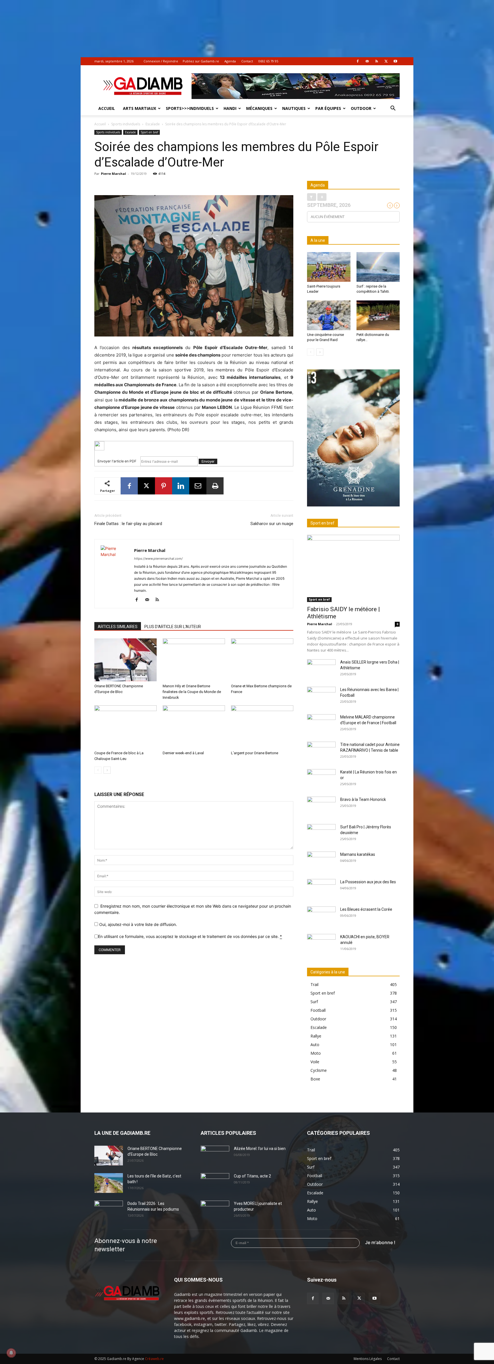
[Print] (215, 485)
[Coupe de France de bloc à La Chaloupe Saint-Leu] (125, 726)
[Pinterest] (163, 485)
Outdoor (361, 108)
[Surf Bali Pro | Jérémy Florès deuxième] (321, 834)
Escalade (153, 124)
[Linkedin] (180, 485)
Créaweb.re (154, 1358)
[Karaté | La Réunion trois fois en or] (321, 779)
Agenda (230, 61)
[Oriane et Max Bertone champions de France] (262, 659)
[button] (393, 109)
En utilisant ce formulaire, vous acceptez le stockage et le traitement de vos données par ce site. (190, 936)
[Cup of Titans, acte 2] (215, 1183)
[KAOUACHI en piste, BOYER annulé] (321, 944)
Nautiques (294, 108)
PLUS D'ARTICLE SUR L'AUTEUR (172, 626)
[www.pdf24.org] (194, 445)
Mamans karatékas (357, 854)
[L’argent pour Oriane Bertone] (262, 726)
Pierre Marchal (113, 173)
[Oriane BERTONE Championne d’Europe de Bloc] (125, 659)
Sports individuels (125, 124)
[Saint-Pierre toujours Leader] (328, 267)
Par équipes (328, 108)
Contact (247, 61)
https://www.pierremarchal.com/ (158, 559)
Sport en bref (149, 132)
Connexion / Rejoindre (161, 61)
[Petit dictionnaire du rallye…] (378, 315)
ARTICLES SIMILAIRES (118, 626)
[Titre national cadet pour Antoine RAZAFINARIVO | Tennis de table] (321, 752)
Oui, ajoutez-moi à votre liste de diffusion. (137, 924)
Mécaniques (259, 108)
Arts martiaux (139, 108)
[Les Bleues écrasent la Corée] (321, 916)
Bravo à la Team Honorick (363, 799)
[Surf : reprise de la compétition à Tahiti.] (378, 267)
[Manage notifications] (11, 1352)
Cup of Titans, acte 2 (252, 1176)
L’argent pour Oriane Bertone (254, 753)
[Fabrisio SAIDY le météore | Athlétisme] (353, 568)
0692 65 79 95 (268, 61)
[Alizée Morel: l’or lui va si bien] (215, 1156)
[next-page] (107, 770)
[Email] (197, 485)
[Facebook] (357, 61)
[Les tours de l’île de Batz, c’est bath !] (108, 1183)
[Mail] (367, 61)
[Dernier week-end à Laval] (194, 726)
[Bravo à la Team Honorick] (321, 807)
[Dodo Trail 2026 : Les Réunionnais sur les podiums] (108, 1211)
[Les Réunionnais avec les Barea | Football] (321, 697)
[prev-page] (97, 770)
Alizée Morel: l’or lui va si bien (260, 1148)
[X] (386, 61)
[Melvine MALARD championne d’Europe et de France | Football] (321, 724)
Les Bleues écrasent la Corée (366, 909)
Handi (230, 108)
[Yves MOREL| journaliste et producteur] (215, 1211)
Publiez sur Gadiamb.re (201, 61)
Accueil (106, 108)
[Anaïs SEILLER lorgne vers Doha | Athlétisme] (321, 669)
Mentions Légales (368, 1358)
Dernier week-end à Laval (183, 753)
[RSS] (376, 61)
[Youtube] (395, 61)
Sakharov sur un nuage (271, 523)
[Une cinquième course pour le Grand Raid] (328, 315)
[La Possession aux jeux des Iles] (321, 889)
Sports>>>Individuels (190, 108)
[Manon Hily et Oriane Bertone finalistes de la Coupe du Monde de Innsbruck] (194, 659)
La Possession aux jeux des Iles (368, 882)
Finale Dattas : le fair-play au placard (128, 523)
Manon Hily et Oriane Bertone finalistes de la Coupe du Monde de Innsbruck (192, 692)
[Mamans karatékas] (321, 862)
